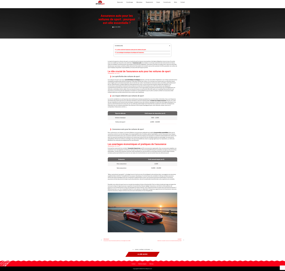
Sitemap (151, 263)
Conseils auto (167, 2)
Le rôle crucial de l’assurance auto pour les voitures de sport (131, 49)
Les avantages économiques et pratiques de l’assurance (130, 52)
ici (126, 107)
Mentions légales (142, 263)
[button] (169, 45)
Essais (158, 2)
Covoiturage (129, 2)
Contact (183, 2)
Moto (175, 2)
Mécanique (139, 2)
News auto (120, 2)
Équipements (149, 2)
